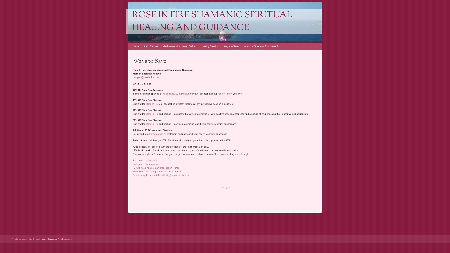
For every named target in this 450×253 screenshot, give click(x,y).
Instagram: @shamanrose (146, 164)
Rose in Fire (223, 93)
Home (136, 46)
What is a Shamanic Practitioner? (261, 46)
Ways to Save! (231, 46)
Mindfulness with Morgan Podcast (180, 46)
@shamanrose (155, 134)
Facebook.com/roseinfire (145, 160)
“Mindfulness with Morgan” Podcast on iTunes (156, 168)
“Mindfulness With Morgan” (175, 93)
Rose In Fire (152, 104)
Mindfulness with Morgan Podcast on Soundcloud (158, 171)
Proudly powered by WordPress (25, 239)
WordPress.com (65, 239)
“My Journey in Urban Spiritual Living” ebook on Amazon (161, 175)
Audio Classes (150, 46)
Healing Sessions (211, 46)
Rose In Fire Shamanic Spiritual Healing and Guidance (212, 21)
